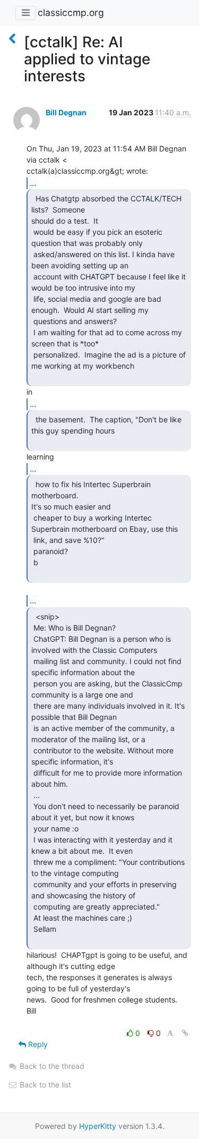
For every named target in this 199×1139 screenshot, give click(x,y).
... (33, 182)
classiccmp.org (71, 12)
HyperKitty (97, 1125)
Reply (37, 1044)
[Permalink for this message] (185, 1033)
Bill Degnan (66, 112)
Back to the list (44, 1084)
